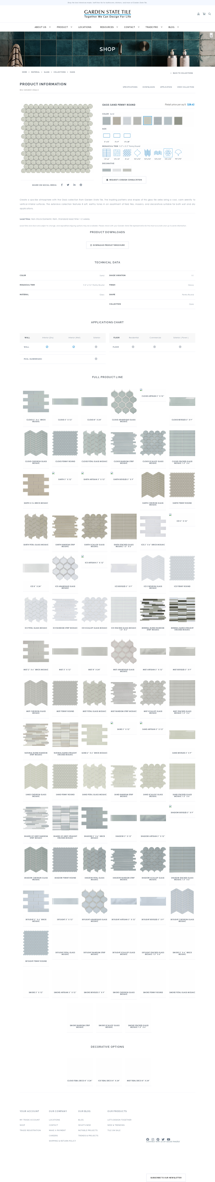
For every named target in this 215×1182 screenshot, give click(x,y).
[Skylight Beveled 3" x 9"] (116, 135)
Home (24, 72)
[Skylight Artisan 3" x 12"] (106, 135)
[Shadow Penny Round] (157, 120)
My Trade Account (30, 1130)
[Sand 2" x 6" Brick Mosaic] (127, 152)
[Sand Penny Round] (147, 120)
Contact (129, 27)
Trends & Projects (88, 1146)
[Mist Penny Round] (137, 120)
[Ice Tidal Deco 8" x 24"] (116, 170)
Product (62, 27)
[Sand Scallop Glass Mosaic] (178, 152)
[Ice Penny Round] (127, 120)
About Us (40, 27)
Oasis (72, 72)
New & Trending (116, 1136)
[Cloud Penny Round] (106, 120)
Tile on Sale (114, 1141)
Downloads (149, 87)
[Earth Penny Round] (116, 120)
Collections (60, 72)
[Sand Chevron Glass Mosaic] (157, 152)
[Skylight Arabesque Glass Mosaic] (137, 152)
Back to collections (183, 73)
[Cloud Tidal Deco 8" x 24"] (127, 135)
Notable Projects (88, 1141)
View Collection (185, 87)
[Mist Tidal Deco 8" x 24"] (127, 170)
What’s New (84, 1136)
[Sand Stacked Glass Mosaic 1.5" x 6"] (106, 152)
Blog (171, 27)
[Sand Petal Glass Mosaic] (147, 152)
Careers (53, 1146)
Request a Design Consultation (125, 180)
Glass (46, 72)
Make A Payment (57, 1141)
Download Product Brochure (109, 245)
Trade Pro (152, 27)
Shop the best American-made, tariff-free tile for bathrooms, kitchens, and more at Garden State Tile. (107, 3)
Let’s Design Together (119, 1130)
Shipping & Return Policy (62, 1151)
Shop (22, 1136)
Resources (107, 27)
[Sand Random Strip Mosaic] (116, 152)
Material (35, 72)
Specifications (130, 87)
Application (166, 87)
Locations (84, 27)
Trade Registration (30, 1141)
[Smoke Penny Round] (178, 120)
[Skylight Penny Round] (168, 120)
